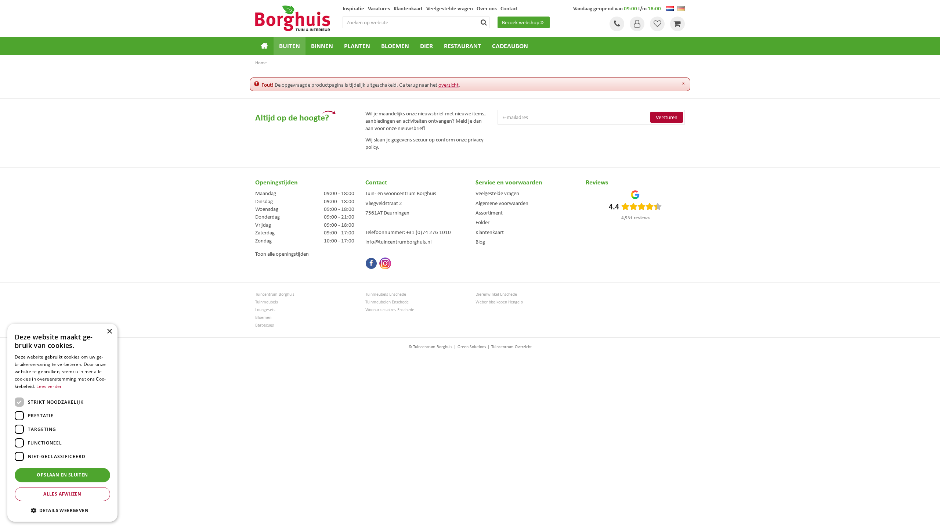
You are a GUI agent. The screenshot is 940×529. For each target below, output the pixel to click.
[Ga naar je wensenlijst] (657, 24)
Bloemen (263, 317)
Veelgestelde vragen (497, 193)
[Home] (264, 46)
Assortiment (489, 212)
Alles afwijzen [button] (62, 494)
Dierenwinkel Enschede (496, 294)
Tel (617, 24)
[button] (62, 510)
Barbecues (264, 325)
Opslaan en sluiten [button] (62, 475)
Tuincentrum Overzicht (511, 347)
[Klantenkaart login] (637, 24)
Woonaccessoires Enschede (389, 310)
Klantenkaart (490, 232)
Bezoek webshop (520, 22)
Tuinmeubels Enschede (385, 294)
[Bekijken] (677, 24)
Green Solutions (472, 347)
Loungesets (265, 310)
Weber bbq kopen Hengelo (499, 302)
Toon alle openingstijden (282, 254)
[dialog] (62, 423)
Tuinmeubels (266, 302)
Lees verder (49, 386)
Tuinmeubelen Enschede (387, 302)
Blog (480, 241)
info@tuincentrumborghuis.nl (398, 241)
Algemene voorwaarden (502, 203)
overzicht (448, 85)
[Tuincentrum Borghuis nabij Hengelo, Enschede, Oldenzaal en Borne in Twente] (292, 17)
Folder (482, 222)
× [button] (109, 331)
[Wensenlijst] (657, 24)
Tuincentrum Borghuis (274, 294)
